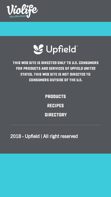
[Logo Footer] (55, 47)
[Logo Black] (22, 3)
